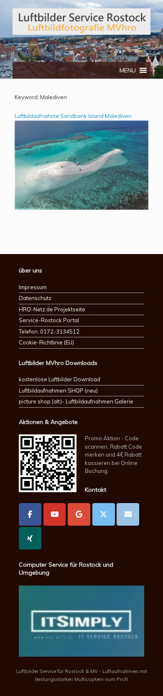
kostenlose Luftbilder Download (59, 379)
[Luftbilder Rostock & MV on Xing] (30, 538)
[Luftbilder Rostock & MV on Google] (79, 514)
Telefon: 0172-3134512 (49, 331)
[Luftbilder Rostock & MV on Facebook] (30, 514)
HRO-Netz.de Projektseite (52, 309)
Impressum (33, 287)
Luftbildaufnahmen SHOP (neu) (58, 390)
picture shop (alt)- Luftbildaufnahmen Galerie (76, 401)
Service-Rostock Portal (49, 320)
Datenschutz (35, 298)
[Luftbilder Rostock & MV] (81, 21)
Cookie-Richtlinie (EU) (46, 342)
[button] (128, 70)
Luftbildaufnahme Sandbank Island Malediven (73, 159)
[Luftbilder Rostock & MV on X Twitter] (103, 514)
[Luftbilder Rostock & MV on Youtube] (54, 514)
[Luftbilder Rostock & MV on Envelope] (128, 514)
